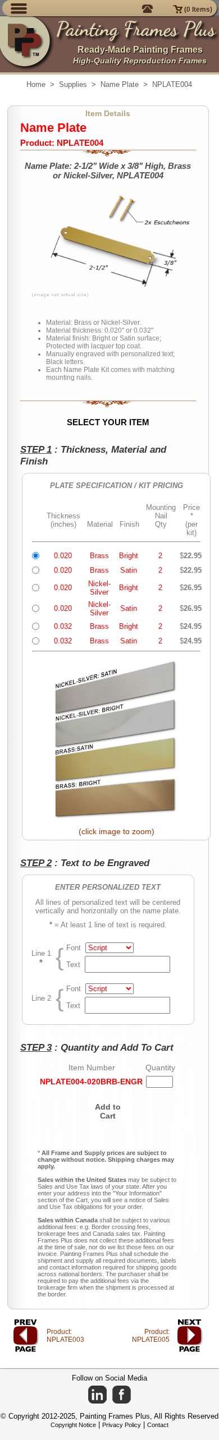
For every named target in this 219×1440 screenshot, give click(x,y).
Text (75, 964)
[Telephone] (149, 8)
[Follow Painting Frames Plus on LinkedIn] (97, 1395)
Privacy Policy (121, 1424)
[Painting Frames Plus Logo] (28, 44)
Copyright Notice (73, 1424)
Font (75, 948)
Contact (157, 1424)
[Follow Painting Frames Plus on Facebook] (121, 1395)
